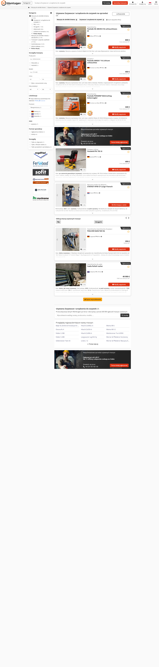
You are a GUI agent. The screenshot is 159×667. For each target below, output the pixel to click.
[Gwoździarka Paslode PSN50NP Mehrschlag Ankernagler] (71, 104)
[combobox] (40, 107)
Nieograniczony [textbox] (36, 107)
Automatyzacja (37, 44)
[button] (156, 3)
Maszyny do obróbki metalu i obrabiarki (40, 37)
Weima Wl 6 (110, 326)
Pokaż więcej (93, 344)
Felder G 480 (60, 337)
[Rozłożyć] (92, 53)
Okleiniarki (38, 29)
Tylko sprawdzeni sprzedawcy (41, 147)
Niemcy (37, 111)
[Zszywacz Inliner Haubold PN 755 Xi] (71, 159)
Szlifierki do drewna (41, 31)
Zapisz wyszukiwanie (93, 299)
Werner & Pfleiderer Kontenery (117, 337)
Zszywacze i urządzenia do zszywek (42, 21)
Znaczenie (121, 14)
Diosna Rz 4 (60, 329)
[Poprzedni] (57, 37)
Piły (37, 24)
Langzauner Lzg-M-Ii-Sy (89, 337)
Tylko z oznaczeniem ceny (39, 83)
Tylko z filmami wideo (38, 144)
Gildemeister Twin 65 (63, 341)
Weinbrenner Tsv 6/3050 (114, 333)
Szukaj (107, 3)
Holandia (37, 116)
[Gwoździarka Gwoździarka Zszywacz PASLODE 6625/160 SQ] (71, 239)
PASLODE (35, 63)
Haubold (34, 65)
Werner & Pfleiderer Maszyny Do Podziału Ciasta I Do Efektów (127, 341)
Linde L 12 (84, 341)
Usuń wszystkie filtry (114, 20)
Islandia (37, 114)
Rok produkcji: (33, 86)
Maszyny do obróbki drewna (40, 17)
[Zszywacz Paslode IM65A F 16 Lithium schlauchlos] (71, 69)
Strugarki (38, 27)
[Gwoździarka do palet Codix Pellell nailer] (71, 274)
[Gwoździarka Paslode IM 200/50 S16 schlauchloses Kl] (71, 37)
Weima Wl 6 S (111, 329)
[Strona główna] (28, 7)
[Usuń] (76, 20)
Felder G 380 (60, 333)
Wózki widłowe (37, 46)
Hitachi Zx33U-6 (86, 329)
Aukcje (34, 134)
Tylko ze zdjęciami (37, 142)
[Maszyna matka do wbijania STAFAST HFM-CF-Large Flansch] (71, 195)
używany (34, 124)
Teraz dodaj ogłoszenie (119, 142)
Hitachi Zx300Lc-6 (87, 326)
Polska (40, 100)
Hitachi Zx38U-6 (86, 333)
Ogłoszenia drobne (38, 132)
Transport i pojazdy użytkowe (40, 41)
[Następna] (84, 37)
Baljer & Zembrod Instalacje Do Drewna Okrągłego (73, 326)
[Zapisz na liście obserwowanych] (128, 29)
